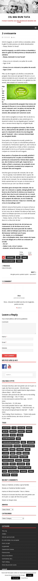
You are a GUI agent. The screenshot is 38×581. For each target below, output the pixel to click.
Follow (21, 254)
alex (14, 37)
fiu (18, 257)
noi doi (5, 457)
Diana (4, 485)
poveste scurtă (8, 261)
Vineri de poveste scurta (9, 565)
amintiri (13, 431)
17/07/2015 (7, 37)
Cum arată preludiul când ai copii (12, 405)
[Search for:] (19, 374)
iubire (27, 449)
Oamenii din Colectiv (8, 549)
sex (28, 464)
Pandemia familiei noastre (17, 488)
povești (18, 460)
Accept (30, 575)
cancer (20, 435)
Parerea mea (6, 552)
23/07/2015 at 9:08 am (19, 298)
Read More (24, 578)
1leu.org (21, 428)
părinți (5, 464)
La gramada (5, 546)
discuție (17, 446)
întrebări (6, 475)
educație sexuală (28, 446)
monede (26, 453)
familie (5, 449)
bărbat (29, 431)
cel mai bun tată (8, 438)
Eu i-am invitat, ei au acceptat (10, 540)
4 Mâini (4, 534)
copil (23, 442)
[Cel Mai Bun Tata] (19, 12)
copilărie (31, 442)
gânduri (20, 449)
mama (4, 491)
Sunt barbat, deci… (7, 559)
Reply (20, 308)
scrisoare (21, 464)
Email (4, 342)
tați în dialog (13, 471)
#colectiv (6, 428)
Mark (19, 453)
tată (4, 471)
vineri (19, 261)
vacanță (23, 471)
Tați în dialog (5, 562)
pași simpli (23, 457)
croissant (10, 257)
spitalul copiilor (24, 467)
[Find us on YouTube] (9, 366)
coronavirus (7, 446)
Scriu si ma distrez (7, 555)
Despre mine (13, 500)
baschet (21, 431)
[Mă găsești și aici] (4, 366)
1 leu (14, 428)
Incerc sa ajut (6, 543)
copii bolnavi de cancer (11, 442)
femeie (12, 449)
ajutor (5, 431)
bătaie (13, 435)
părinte (26, 460)
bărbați (5, 435)
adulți (29, 428)
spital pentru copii (9, 467)
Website (4, 348)
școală (14, 475)
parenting (14, 457)
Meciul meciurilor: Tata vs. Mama (18, 491)
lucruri (5, 453)
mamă (24, 257)
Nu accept (16, 578)
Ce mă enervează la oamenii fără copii (14, 399)
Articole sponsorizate (8, 537)
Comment (5, 322)
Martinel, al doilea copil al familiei (18, 485)
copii (18, 438)
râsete (12, 464)
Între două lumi (6, 403)
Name (4, 337)
